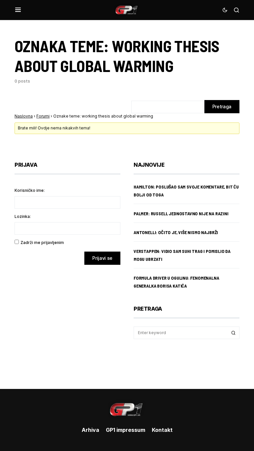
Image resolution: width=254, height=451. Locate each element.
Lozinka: (23, 216)
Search (233, 333)
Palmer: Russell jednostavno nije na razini (181, 213)
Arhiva (90, 430)
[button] (18, 10)
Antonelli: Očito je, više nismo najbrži (176, 232)
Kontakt (162, 430)
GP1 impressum (125, 430)
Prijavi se (102, 258)
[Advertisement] (67, 322)
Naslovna (24, 116)
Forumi (43, 116)
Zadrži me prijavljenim (42, 242)
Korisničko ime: (30, 190)
